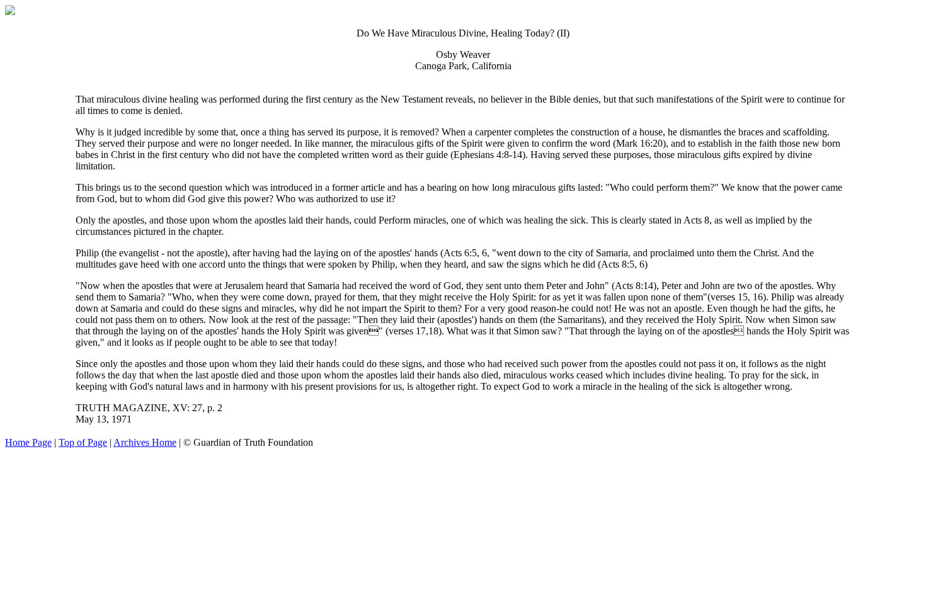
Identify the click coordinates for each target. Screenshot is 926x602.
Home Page (28, 442)
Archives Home (144, 442)
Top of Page (83, 442)
